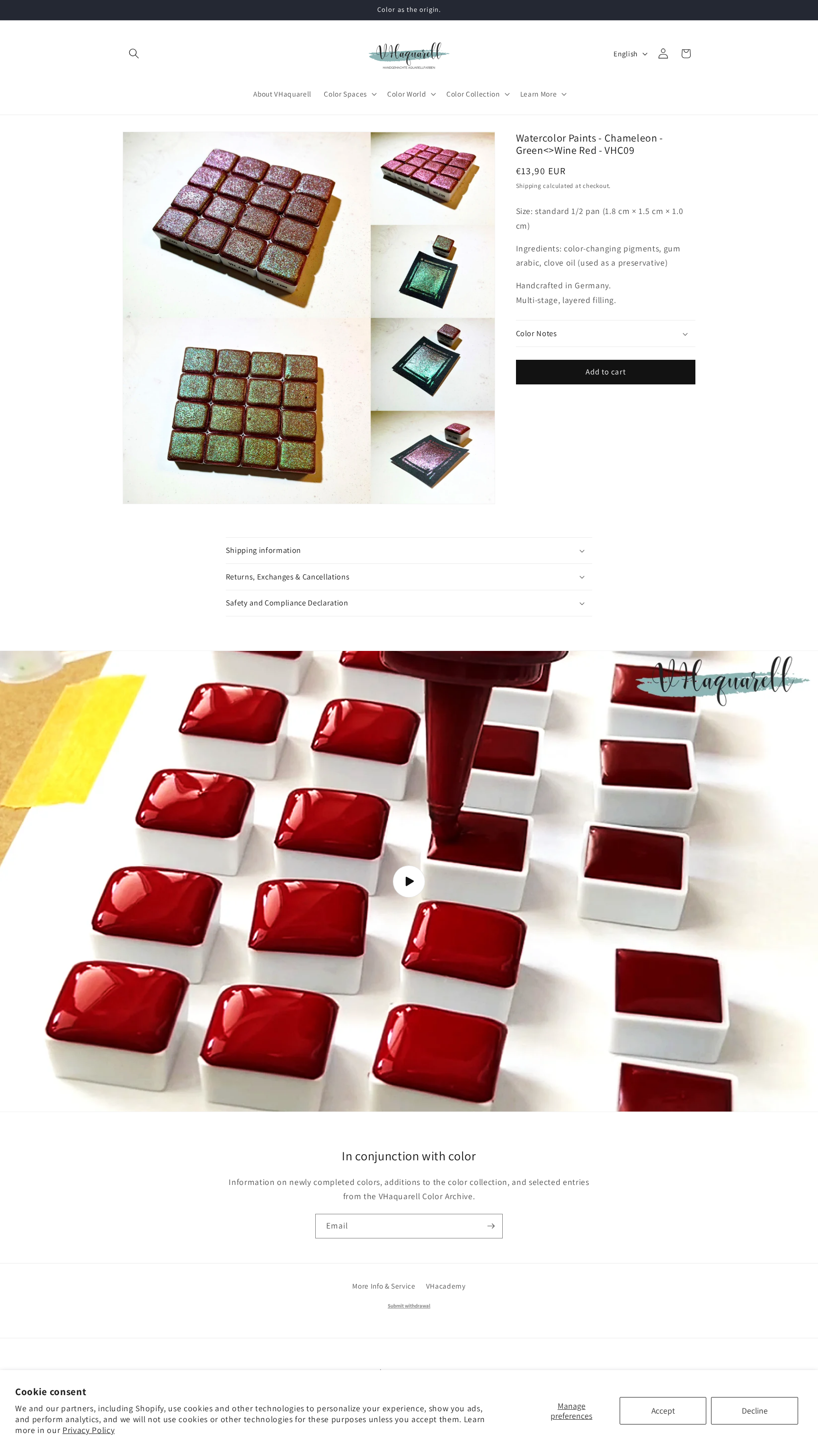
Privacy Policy (88, 1429)
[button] (134, 53)
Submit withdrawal (409, 1305)
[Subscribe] (491, 1226)
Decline (755, 1410)
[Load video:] (409, 881)
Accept (663, 1410)
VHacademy (446, 1286)
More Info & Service (384, 1286)
